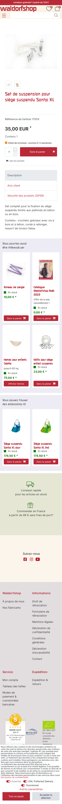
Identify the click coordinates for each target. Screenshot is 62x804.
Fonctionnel (32, 785)
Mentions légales (42, 621)
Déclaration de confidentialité (14, 777)
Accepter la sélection (46, 796)
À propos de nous (13, 601)
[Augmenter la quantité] (15, 149)
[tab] (31, 175)
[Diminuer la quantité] (15, 154)
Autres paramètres (31, 789)
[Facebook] (25, 559)
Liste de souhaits (16, 161)
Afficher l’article (16, 383)
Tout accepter (16, 796)
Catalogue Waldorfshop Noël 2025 (44, 291)
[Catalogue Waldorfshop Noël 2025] (46, 270)
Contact (37, 658)
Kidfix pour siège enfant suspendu (43, 361)
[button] (4, 15)
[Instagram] (31, 559)
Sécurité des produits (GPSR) (25, 195)
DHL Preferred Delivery (40, 781)
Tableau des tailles (14, 686)
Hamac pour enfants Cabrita (15, 361)
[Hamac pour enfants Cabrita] (16, 342)
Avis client (13, 185)
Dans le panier (37, 151)
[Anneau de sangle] (16, 270)
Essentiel (16, 781)
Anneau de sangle (14, 287)
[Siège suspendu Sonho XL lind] (46, 426)
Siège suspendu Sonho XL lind (43, 445)
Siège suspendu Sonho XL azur (13, 445)
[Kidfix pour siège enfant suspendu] (46, 342)
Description (14, 175)
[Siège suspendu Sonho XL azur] (16, 426)
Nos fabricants (11, 607)
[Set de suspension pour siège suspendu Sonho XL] (8, 85)
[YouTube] (37, 559)
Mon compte (10, 680)
